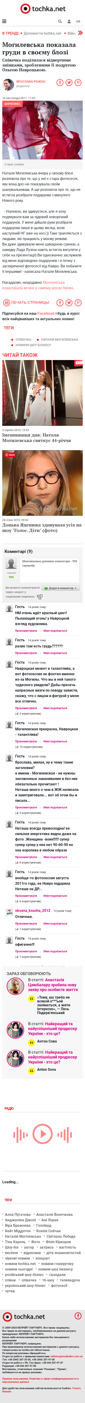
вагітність (67, 1247)
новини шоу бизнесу (55, 1269)
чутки (10, 1291)
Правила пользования (15, 1378)
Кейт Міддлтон (18, 1231)
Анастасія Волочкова (54, 1214)
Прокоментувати (26, 630)
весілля (11, 1253)
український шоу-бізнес (25, 1285)
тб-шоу (48, 1280)
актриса (46, 1247)
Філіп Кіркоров (58, 1242)
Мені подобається (55, 630)
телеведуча (70, 1280)
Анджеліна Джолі (20, 1220)
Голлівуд (43, 1225)
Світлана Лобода (61, 1236)
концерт (43, 1258)
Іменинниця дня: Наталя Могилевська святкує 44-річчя (36, 437)
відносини (32, 1253)
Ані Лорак (49, 1220)
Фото (35, 1242)
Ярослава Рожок (30, 81)
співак (10, 1280)
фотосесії (59, 1285)
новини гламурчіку (57, 1264)
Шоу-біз (11, 1247)
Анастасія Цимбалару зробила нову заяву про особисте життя (53, 984)
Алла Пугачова (18, 1214)
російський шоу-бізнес (24, 1275)
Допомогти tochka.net (43, 33)
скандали (57, 1275)
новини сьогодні (19, 1269)
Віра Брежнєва (18, 1225)
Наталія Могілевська (23, 1236)
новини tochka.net (20, 1264)
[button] (69, 21)
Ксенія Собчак (48, 1231)
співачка (23, 339)
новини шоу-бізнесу (33, 345)
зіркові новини (17, 1258)
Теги (9, 1200)
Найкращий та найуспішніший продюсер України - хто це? (52, 1028)
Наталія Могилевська (59, 339)
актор (29, 1247)
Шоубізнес (12, 103)
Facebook (46, 313)
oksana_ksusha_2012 (32, 910)
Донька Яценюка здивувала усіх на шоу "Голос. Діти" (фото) (42, 527)
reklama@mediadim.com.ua (67, 1356)
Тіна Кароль (15, 1242)
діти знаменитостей (63, 1253)
